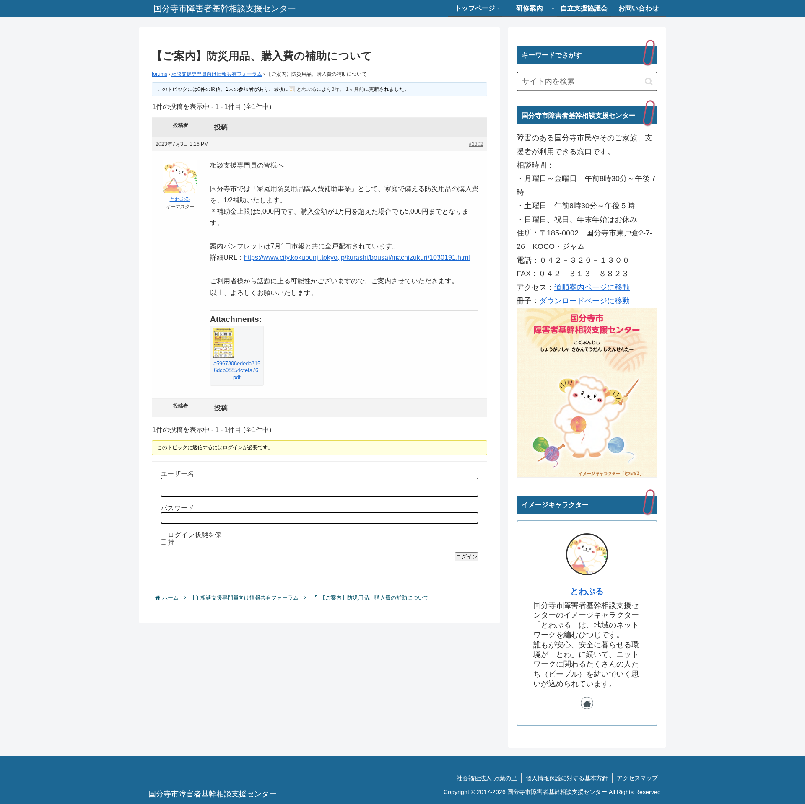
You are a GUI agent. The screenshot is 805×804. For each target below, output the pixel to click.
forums (159, 74)
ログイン (467, 556)
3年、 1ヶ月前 (348, 89)
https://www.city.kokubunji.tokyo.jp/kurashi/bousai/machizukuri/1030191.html (357, 257)
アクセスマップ (637, 778)
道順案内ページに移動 (592, 287)
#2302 (476, 144)
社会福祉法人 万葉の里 (487, 778)
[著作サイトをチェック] (587, 703)
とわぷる (587, 591)
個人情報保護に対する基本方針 (567, 778)
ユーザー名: (178, 473)
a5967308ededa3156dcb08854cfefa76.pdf (236, 370)
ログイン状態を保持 (194, 538)
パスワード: (178, 508)
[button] (648, 81)
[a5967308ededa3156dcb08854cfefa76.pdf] (237, 343)
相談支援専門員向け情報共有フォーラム (216, 74)
